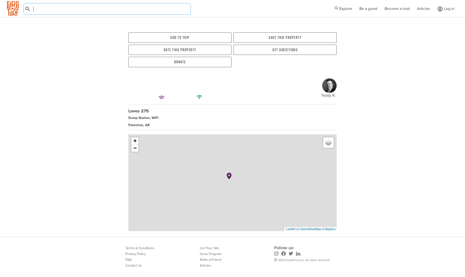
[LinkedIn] (298, 254)
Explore (345, 8)
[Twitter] (291, 254)
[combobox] (107, 9)
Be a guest (368, 8)
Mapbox (330, 229)
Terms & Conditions (140, 248)
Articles (423, 8)
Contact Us (133, 265)
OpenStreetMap (310, 229)
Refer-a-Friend (210, 259)
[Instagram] (276, 254)
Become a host (397, 8)
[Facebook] (283, 254)
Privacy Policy (135, 253)
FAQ (128, 259)
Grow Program (210, 253)
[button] (229, 176)
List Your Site (209, 248)
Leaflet (290, 229)
